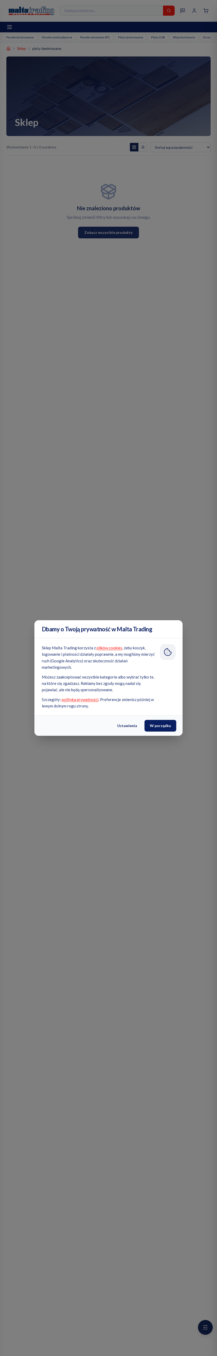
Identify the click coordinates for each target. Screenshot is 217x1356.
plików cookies (109, 647)
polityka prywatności (80, 699)
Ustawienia (127, 725)
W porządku (160, 725)
